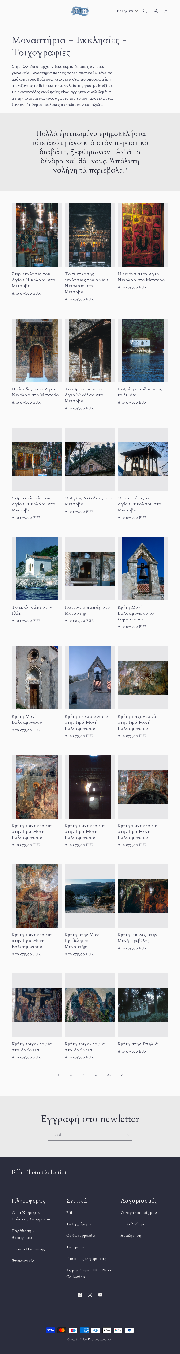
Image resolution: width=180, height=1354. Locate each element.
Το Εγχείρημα (78, 1224)
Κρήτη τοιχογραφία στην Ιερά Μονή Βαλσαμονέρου (138, 722)
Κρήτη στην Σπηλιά (138, 1044)
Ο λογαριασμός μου (139, 1212)
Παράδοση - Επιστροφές (23, 1234)
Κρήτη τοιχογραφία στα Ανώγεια (32, 1047)
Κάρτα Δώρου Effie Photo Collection (89, 1274)
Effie (70, 1212)
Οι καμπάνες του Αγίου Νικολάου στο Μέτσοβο (139, 504)
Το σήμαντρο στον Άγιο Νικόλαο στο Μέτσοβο (84, 395)
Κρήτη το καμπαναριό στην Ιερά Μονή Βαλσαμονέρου (87, 722)
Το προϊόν (75, 1247)
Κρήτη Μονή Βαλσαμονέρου (27, 719)
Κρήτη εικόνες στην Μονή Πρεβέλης (137, 938)
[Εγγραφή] (127, 1135)
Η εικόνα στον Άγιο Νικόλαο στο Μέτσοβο (141, 277)
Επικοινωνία (23, 1260)
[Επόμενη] (121, 1075)
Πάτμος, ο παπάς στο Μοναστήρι (87, 610)
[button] (14, 11)
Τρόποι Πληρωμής (28, 1249)
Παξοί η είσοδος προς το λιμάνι (140, 392)
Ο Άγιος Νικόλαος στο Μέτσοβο (88, 501)
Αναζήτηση (131, 1235)
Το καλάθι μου (134, 1224)
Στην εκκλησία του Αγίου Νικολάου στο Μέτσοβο (33, 280)
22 (109, 1075)
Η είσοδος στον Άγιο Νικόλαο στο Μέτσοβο (35, 392)
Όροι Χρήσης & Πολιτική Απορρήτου (31, 1216)
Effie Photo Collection (96, 1339)
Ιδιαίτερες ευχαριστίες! (87, 1258)
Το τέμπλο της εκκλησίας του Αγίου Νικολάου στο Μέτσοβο (86, 283)
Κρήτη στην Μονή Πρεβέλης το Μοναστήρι (83, 940)
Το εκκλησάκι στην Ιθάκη (32, 610)
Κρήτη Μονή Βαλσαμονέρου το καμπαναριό (136, 613)
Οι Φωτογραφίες (81, 1235)
